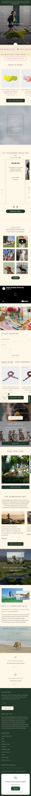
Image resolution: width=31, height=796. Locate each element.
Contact (4, 746)
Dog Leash (7, 362)
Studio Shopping (10, 334)
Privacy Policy (5, 757)
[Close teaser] (9, 394)
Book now (15, 355)
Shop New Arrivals (16, 100)
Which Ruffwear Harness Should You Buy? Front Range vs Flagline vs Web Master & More (12, 531)
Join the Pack (15, 417)
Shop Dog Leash (15, 397)
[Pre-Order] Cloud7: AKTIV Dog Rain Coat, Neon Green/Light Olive (11, 91)
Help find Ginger (6, 744)
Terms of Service (6, 760)
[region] (15, 25)
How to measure (6, 752)
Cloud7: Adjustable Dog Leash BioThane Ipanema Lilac (10, 388)
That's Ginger (15, 634)
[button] (14, 207)
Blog (3, 738)
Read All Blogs (15, 544)
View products (15, 487)
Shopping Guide (6, 749)
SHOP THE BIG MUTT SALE (15, 58)
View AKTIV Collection (15, 28)
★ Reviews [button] (29, 399)
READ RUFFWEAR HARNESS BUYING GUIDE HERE (15, 129)
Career (3, 754)
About (3, 741)
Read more (4, 538)
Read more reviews (15, 211)
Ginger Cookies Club (7, 736)
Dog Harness (22, 362)
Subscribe (15, 443)
